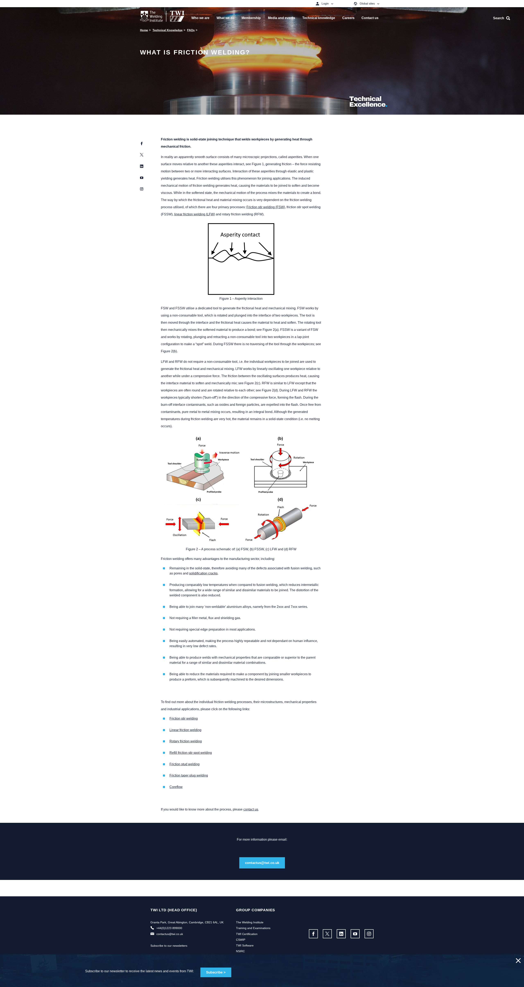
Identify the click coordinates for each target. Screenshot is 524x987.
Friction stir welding (183, 718)
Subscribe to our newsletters (168, 945)
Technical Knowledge (167, 30)
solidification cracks (203, 573)
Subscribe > (216, 972)
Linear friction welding (185, 730)
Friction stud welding (184, 764)
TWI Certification (246, 934)
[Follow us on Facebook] (313, 933)
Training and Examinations (253, 928)
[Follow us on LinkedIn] (341, 933)
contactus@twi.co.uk (262, 863)
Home (144, 30)
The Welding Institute (249, 922)
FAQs (191, 30)
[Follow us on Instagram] (369, 933)
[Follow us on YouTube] (355, 933)
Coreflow (176, 787)
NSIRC (240, 951)
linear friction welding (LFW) (194, 214)
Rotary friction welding (185, 741)
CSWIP (240, 939)
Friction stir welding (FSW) (265, 207)
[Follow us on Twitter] (327, 933)
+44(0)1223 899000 (169, 928)
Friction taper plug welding (188, 775)
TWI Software (245, 945)
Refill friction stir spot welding (190, 752)
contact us (250, 809)
